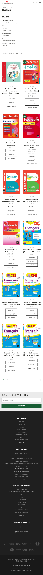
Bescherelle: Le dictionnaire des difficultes (11, 252)
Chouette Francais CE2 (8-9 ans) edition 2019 (11, 303)
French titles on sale (21, 453)
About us (21, 422)
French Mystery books (21, 476)
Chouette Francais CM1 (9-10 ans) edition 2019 (32, 303)
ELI (3, 38)
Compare (11, 102)
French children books (21, 471)
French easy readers (21, 461)
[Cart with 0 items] (36, 2)
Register (25, 440)
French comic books (21, 474)
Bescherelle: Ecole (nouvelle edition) (32, 90)
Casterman (5, 36)
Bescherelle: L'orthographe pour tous (32, 145)
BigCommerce (25, 565)
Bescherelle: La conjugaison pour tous (11, 200)
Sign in (17, 440)
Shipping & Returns (22, 435)
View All (4, 46)
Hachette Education (8, 41)
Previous (3, 573)
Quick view (11, 98)
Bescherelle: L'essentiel (11, 144)
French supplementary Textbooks (21, 458)
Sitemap (21, 442)
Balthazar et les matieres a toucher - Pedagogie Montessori (11, 91)
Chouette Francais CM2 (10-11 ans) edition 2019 (11, 355)
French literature (21, 466)
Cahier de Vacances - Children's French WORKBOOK (21, 464)
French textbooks (21, 456)
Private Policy (21, 429)
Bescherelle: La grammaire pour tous (31, 200)
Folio (3, 25)
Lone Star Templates (25, 568)
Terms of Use (21, 432)
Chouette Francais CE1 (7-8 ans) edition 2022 (32, 251)
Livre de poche (7, 33)
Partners (21, 427)
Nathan (4, 28)
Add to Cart (11, 158)
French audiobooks (21, 469)
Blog (21, 437)
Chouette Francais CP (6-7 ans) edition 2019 (31, 354)
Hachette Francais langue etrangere (14, 23)
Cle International (7, 20)
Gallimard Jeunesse (8, 43)
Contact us (21, 424)
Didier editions (6, 30)
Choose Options (11, 106)
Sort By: (5, 53)
